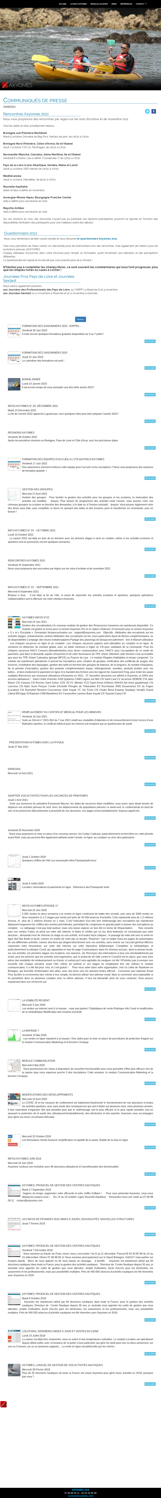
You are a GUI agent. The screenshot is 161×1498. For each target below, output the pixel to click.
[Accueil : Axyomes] (17, 1404)
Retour (80, 319)
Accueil (63, 4)
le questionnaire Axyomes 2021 (97, 238)
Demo (114, 4)
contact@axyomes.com (80, 1496)
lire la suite (150, 341)
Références (126, 4)
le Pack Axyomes (78, 4)
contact (141, 5)
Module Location (99, 4)
